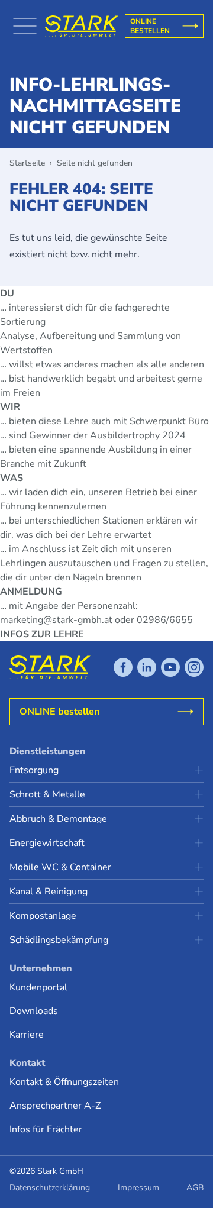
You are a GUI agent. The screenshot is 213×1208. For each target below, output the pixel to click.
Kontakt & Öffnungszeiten (64, 1082)
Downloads (33, 1011)
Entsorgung (34, 770)
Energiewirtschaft (47, 843)
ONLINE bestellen (150, 26)
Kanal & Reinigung (48, 891)
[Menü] (24, 26)
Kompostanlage (42, 915)
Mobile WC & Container (60, 867)
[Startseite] (81, 26)
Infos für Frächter (45, 1129)
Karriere (26, 1034)
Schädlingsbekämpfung (58, 940)
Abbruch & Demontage (58, 818)
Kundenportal (38, 987)
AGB (195, 1187)
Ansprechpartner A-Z (55, 1105)
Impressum (138, 1187)
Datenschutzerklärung (49, 1187)
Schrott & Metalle (47, 794)
